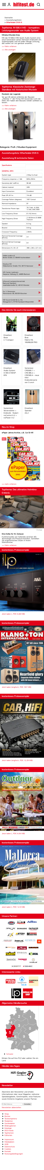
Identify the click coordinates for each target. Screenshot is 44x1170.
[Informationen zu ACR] (11, 923)
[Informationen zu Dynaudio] (22, 928)
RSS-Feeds (9, 1130)
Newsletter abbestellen (11, 1107)
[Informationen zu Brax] (10, 928)
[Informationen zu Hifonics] (30, 941)
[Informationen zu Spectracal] (11, 959)
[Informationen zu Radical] (33, 954)
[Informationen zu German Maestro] (32, 934)
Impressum (9, 1139)
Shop (7, 1114)
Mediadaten (9, 1142)
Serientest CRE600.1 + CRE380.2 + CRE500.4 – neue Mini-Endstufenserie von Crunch (32, 375)
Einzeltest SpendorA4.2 (29, 410)
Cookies (8, 1149)
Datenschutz (10, 1146)
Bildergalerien (10, 1126)
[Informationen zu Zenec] (28, 966)
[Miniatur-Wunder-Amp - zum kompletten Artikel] (22, 68)
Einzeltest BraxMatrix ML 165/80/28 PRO (31, 338)
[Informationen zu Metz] (22, 948)
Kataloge (8, 1128)
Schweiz (9, 1054)
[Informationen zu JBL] (39, 942)
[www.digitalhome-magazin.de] (10, 985)
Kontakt (8, 1151)
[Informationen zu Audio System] (21, 923)
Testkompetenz (11, 1118)
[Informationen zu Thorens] (23, 959)
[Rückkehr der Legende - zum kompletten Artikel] (22, 127)
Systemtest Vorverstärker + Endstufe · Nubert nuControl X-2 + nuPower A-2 (11, 413)
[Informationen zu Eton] (20, 934)
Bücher (7, 1116)
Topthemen (9, 1133)
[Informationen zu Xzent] (16, 966)
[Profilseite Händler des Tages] (22, 1076)
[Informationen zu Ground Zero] (7, 941)
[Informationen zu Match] (10, 947)
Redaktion (9, 1121)
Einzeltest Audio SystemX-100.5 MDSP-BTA (10, 371)
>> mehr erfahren (9, 484)
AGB (6, 1144)
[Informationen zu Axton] (32, 922)
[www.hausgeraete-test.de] (22, 985)
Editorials (8, 1135)
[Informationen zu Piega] (22, 953)
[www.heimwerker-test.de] (33, 985)
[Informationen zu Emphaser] (33, 929)
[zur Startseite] (23, 4)
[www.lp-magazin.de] (16, 997)
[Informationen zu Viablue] (33, 960)
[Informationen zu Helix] (19, 941)
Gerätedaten (10, 1123)
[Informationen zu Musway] (33, 947)
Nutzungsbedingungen (14, 1154)
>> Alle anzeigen (9, 49)
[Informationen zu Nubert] (10, 954)
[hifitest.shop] (28, 997)
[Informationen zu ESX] (10, 935)
